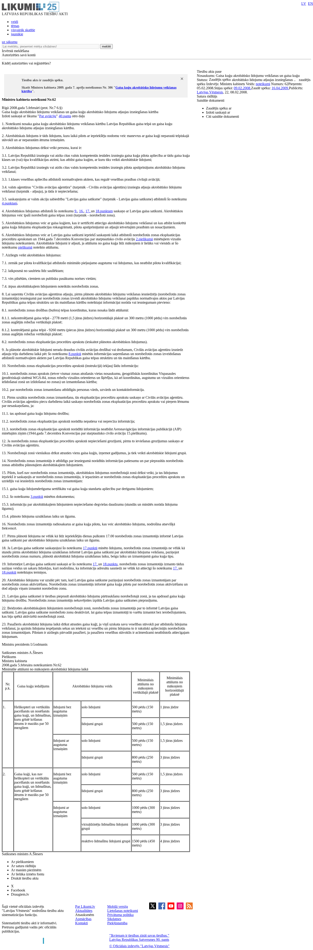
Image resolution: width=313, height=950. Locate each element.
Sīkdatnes (114, 919)
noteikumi (263, 84)
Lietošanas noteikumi (122, 911)
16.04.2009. (280, 88)
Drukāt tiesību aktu (24, 878)
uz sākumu (9, 42)
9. (75, 211)
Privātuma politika (120, 915)
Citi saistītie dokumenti (222, 116)
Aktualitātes (83, 911)
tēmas (15, 26)
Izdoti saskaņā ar (218, 112)
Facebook (18, 890)
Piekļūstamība (117, 923)
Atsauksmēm (84, 915)
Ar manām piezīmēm (26, 870)
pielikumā (25, 247)
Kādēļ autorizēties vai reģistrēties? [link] (26, 63)
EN (310, 4)
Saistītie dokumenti (210, 100)
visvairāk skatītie (23, 30)
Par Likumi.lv (85, 906)
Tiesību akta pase (209, 71)
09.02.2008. (242, 88)
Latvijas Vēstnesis (210, 92)
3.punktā (36, 497)
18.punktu (110, 564)
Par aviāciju (47, 116)
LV (303, 4)
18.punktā (9, 572)
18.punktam (104, 211)
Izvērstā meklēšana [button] (15, 51)
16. (81, 211)
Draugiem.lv (20, 894)
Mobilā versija (117, 906)
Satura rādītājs (207, 96)
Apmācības (83, 919)
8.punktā (75, 354)
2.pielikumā (144, 239)
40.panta (65, 116)
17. (88, 211)
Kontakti (81, 923)
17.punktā (90, 548)
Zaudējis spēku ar (218, 108)
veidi (14, 22)
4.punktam (9, 203)
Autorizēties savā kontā (19, 55)
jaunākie (17, 34)
